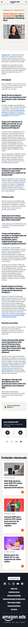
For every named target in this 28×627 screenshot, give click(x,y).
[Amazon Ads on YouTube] (18, 584)
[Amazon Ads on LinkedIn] (5, 584)
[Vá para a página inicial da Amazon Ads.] (14, 618)
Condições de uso (14, 592)
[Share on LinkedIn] (16, 441)
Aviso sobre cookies (14, 602)
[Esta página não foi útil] (7, 432)
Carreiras (14, 609)
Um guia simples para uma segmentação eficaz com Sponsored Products (13, 315)
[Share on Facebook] (7, 441)
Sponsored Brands (7, 370)
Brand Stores (15, 364)
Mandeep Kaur (6, 55)
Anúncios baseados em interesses (14, 599)
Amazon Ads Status (14, 606)
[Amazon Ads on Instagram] (13, 584)
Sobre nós (14, 589)
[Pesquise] (26, 2)
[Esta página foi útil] (20, 432)
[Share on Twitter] (11, 441)
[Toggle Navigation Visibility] (2, 2)
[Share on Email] (20, 441)
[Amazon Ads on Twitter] (9, 584)
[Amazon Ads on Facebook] (22, 584)
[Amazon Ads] (13, 2)
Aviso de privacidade (14, 595)
